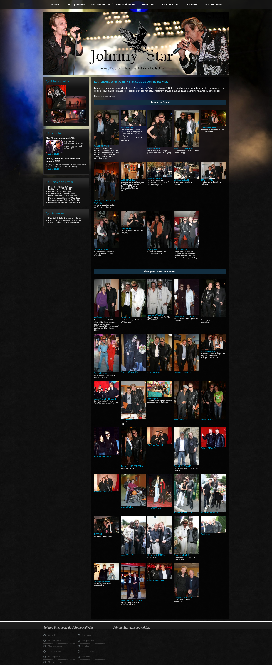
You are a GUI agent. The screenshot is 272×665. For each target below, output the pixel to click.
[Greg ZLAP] (133, 226)
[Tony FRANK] (213, 178)
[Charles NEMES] (186, 553)
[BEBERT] (106, 532)
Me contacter (213, 4)
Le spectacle (170, 4)
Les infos (56, 133)
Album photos (60, 81)
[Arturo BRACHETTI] (213, 418)
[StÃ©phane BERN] (213, 349)
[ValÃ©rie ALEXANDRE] (106, 316)
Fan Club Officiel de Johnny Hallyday (64, 218)
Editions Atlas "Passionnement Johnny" (65, 220)
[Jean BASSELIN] (186, 178)
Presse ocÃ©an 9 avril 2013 (60, 187)
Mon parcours (76, 4)
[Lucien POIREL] (133, 178)
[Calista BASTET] (159, 146)
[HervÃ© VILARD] (159, 506)
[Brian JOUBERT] (133, 505)
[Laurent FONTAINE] (186, 370)
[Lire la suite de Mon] (54, 152)
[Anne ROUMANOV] (133, 370)
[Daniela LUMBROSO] (106, 490)
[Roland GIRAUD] (213, 446)
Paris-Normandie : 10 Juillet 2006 (63, 196)
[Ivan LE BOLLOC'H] (159, 313)
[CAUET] (213, 316)
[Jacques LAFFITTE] (186, 595)
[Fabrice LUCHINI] (213, 125)
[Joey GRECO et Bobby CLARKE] (106, 199)
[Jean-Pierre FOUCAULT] (106, 397)
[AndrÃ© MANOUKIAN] (186, 146)
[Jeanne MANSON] (106, 579)
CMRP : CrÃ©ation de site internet (63, 222)
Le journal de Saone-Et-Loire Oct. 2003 (65, 202)
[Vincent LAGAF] (106, 371)
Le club (192, 4)
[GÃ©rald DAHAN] (159, 443)
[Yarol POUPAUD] (106, 144)
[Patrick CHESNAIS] (186, 464)
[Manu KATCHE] (186, 418)
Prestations (149, 4)
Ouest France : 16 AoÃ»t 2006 (61, 193)
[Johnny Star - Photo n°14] (76, 122)
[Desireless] (213, 532)
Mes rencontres (100, 4)
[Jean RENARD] (106, 247)
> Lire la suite (52, 154)
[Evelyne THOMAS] (106, 454)
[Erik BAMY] (159, 247)
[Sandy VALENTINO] (186, 510)
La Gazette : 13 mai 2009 (59, 191)
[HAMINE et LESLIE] (213, 510)
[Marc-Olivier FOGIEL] (133, 418)
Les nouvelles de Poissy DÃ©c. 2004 (65, 200)
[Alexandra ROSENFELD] (133, 464)
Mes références (125, 4)
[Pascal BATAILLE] (159, 370)
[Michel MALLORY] (133, 125)
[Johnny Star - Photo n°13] (76, 109)
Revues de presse (62, 181)
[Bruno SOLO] (133, 316)
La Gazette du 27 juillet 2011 (60, 189)
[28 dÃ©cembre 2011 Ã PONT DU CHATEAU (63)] (56, 122)
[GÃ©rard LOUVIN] (159, 578)
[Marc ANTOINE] (133, 553)
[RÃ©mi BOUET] (186, 247)
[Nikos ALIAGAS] (159, 176)
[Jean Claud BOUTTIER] (133, 598)
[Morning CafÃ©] (159, 396)
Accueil (54, 4)
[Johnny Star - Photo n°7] (56, 109)
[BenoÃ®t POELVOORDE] (186, 314)
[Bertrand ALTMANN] (159, 553)
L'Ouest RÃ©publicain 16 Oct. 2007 (64, 198)
